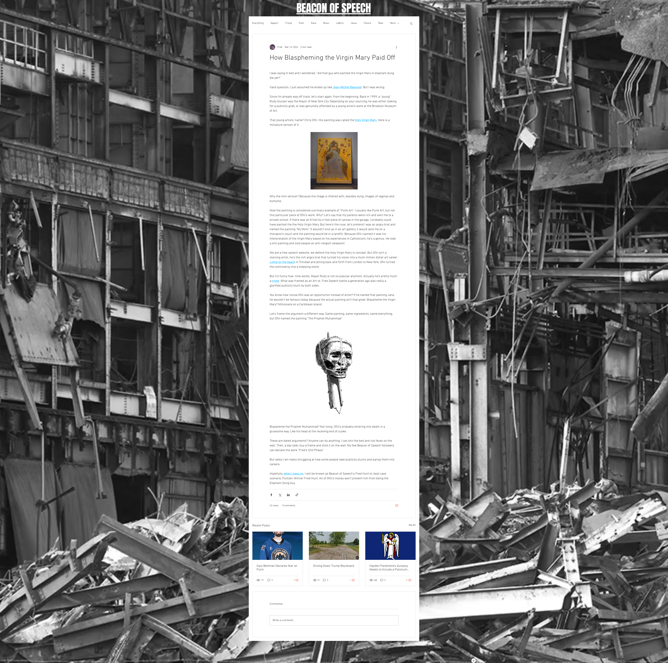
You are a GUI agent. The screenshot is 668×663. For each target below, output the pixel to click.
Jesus (354, 23)
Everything (258, 23)
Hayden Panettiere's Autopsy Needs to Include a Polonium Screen (388, 567)
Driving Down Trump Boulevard (333, 566)
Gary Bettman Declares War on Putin (277, 567)
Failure (367, 23)
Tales (380, 23)
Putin (301, 23)
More (393, 23)
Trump (288, 23)
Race (313, 23)
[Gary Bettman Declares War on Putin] (277, 546)
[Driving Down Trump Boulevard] (334, 546)
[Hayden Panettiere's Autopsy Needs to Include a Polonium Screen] (390, 546)
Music (326, 23)
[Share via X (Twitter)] (279, 495)
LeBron (340, 23)
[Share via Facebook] (271, 495)
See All (412, 525)
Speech (274, 23)
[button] (411, 23)
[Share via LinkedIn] (288, 495)
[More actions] (396, 47)
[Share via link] (297, 495)
